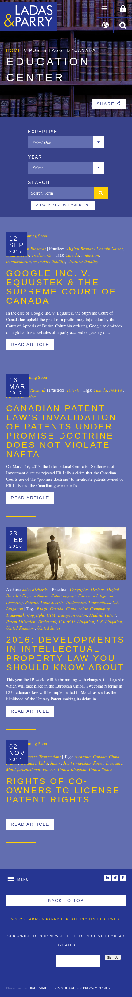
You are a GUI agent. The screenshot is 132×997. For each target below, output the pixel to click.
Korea (98, 763)
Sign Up (112, 957)
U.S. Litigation (109, 621)
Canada (72, 255)
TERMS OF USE (63, 987)
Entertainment (63, 596)
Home (13, 50)
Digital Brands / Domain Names (95, 248)
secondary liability (49, 261)
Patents (73, 390)
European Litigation (95, 596)
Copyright (35, 615)
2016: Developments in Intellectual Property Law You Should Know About (65, 653)
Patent (110, 615)
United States (48, 628)
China (71, 609)
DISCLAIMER (39, 987)
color (83, 609)
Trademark (47, 621)
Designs (97, 589)
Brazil (42, 609)
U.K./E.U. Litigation (76, 621)
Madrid (95, 615)
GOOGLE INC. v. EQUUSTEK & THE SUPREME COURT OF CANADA (61, 286)
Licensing (14, 602)
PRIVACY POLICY (96, 987)
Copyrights (79, 589)
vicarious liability (83, 261)
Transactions (99, 602)
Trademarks (42, 255)
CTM (51, 615)
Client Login (123, 9)
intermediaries (18, 261)
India (43, 763)
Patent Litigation (20, 621)
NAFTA (116, 390)
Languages (105, 26)
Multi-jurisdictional (23, 769)
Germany (28, 763)
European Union (72, 615)
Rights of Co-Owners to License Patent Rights (63, 790)
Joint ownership (77, 763)
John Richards (33, 248)
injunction (90, 255)
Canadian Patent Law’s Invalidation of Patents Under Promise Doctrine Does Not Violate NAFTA (61, 431)
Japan (55, 763)
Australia (83, 756)
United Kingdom (20, 628)
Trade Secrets (51, 602)
